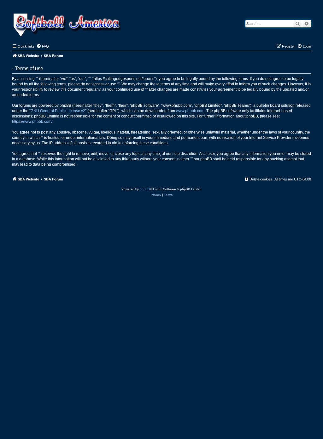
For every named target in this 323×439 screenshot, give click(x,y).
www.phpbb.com (190, 111)
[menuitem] (42, 46)
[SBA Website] (67, 24)
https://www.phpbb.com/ (32, 121)
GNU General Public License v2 (58, 111)
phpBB (145, 189)
